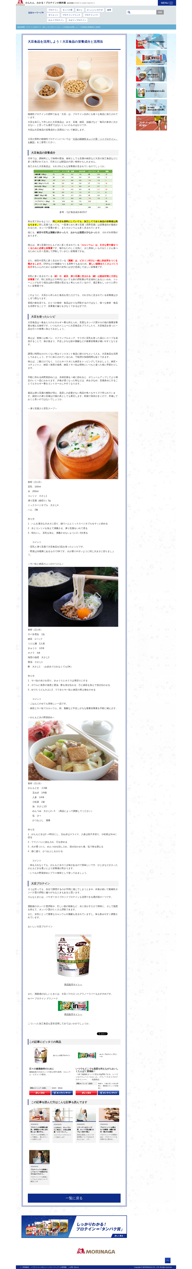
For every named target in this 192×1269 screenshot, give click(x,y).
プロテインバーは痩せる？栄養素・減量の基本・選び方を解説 (108, 1129)
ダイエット (53, 15)
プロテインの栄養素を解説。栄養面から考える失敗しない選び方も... (39, 1129)
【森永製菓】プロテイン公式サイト (29, 27)
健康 (109, 10)
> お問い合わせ (73, 1267)
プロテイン (53, 10)
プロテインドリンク (71, 15)
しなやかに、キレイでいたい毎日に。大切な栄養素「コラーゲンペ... (62, 1130)
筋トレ (80, 10)
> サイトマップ (53, 1267)
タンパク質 (67, 10)
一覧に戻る (74, 1198)
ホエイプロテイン (56, 20)
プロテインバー (91, 15)
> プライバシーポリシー (39, 1267)
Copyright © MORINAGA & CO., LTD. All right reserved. (153, 1267)
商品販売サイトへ (73, 984)
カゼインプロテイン (77, 20)
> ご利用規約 (24, 1267)
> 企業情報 (62, 1267)
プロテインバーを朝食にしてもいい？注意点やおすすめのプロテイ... (39, 1172)
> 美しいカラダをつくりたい (51, 27)
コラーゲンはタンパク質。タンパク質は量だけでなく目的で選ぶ (85, 1129)
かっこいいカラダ (95, 10)
